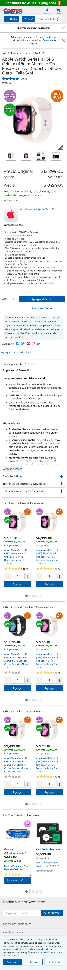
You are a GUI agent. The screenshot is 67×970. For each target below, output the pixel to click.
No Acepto (54, 962)
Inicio (4, 53)
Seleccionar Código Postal (19, 880)
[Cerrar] (63, 28)
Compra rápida (42, 308)
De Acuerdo (13, 962)
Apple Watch (41, 53)
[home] (13, 11)
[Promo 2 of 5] (30, 596)
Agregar (17, 584)
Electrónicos (16, 53)
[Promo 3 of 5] (33, 596)
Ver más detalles (12, 468)
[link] (17, 343)
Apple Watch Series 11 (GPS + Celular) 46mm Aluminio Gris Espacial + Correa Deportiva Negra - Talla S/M (17, 661)
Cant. (5, 298)
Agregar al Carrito (42, 299)
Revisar (33, 962)
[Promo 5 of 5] (40, 596)
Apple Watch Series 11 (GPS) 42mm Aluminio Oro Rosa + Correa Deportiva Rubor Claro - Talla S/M (48, 557)
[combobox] (28, 19)
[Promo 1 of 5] (26, 596)
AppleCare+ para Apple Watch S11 (37, 209)
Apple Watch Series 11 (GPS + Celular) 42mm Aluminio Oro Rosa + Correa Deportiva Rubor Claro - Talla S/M (16, 765)
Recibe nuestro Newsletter (24, 902)
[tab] (33, 923)
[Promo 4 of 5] (37, 596)
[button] (59, 19)
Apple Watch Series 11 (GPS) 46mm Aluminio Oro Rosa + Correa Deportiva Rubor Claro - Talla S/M (16, 557)
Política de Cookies (47, 952)
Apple (28, 53)
